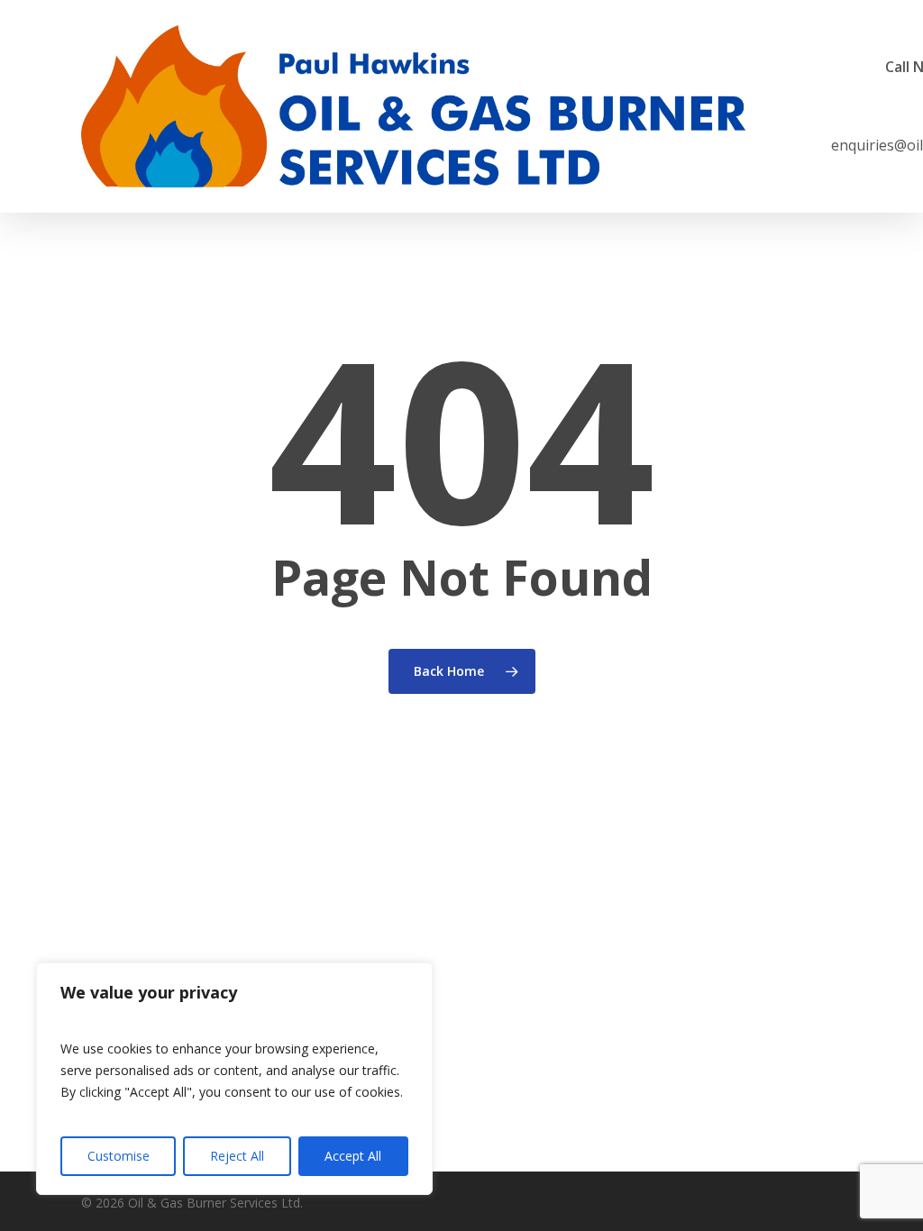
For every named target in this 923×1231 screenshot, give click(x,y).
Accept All (352, 1155)
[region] (234, 1078)
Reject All (237, 1155)
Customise (118, 1155)
